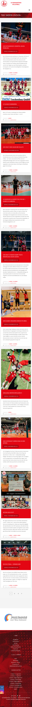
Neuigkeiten (15, 639)
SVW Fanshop (16, 641)
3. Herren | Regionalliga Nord (15, 681)
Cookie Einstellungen (15, 650)
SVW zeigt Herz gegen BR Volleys (13, 147)
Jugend (9, 118)
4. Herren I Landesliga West (16, 685)
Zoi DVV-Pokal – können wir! (12, 564)
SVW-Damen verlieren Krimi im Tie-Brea (15, 321)
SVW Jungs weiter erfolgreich (12, 393)
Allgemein (15, 72)
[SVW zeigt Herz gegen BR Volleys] (16, 133)
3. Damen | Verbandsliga (15, 679)
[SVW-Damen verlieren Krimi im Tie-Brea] (16, 302)
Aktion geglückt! (8, 512)
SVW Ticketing (16, 645)
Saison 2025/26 (13, 74)
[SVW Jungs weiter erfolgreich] (16, 369)
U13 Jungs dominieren (10, 104)
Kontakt (15, 643)
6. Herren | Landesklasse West (15, 687)
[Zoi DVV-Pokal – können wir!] (16, 550)
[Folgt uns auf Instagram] (2, 692)
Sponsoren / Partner (15, 662)
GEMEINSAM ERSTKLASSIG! (16, 666)
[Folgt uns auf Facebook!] (17, 696)
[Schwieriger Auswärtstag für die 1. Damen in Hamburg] (16, 185)
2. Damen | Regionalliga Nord (15, 677)
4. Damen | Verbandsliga (15, 683)
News (15, 658)
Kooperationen (15, 664)
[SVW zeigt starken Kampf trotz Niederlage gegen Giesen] (16, 241)
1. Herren (10, 72)
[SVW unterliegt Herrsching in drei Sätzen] (16, 427)
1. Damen (10, 225)
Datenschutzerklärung (16, 647)
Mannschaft (15, 660)
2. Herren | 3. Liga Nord (15, 675)
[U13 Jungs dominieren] (16, 89)
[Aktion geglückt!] (16, 490)
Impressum (15, 649)
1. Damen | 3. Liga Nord (15, 674)
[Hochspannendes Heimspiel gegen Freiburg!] (16, 32)
